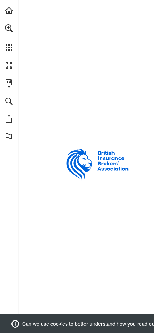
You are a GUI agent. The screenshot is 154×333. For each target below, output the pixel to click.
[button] (9, 28)
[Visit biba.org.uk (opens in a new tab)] (9, 10)
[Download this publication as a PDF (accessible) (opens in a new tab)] (9, 83)
